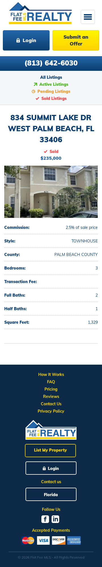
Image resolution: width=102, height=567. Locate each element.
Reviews (51, 396)
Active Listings (53, 84)
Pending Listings (53, 91)
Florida (51, 494)
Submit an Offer (75, 40)
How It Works (51, 374)
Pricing (51, 389)
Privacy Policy (51, 411)
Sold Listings (54, 98)
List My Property (50, 450)
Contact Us (51, 403)
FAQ (51, 381)
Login (29, 40)
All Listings (51, 77)
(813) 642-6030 (51, 62)
